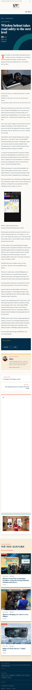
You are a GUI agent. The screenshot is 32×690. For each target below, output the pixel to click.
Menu (29, 11)
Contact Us (14, 688)
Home (2, 18)
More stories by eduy (14, 367)
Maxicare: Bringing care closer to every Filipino (15, 615)
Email (15, 347)
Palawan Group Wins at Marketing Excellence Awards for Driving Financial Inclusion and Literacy (16, 580)
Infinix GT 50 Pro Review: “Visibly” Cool (14, 649)
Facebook (6, 347)
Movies (9, 677)
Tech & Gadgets (4, 677)
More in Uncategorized (7, 550)
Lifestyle (3, 675)
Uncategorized (9, 18)
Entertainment (12, 675)
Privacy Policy (3, 688)
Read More (4, 584)
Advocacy (27, 675)
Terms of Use (9, 688)
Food (23, 675)
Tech (7, 675)
